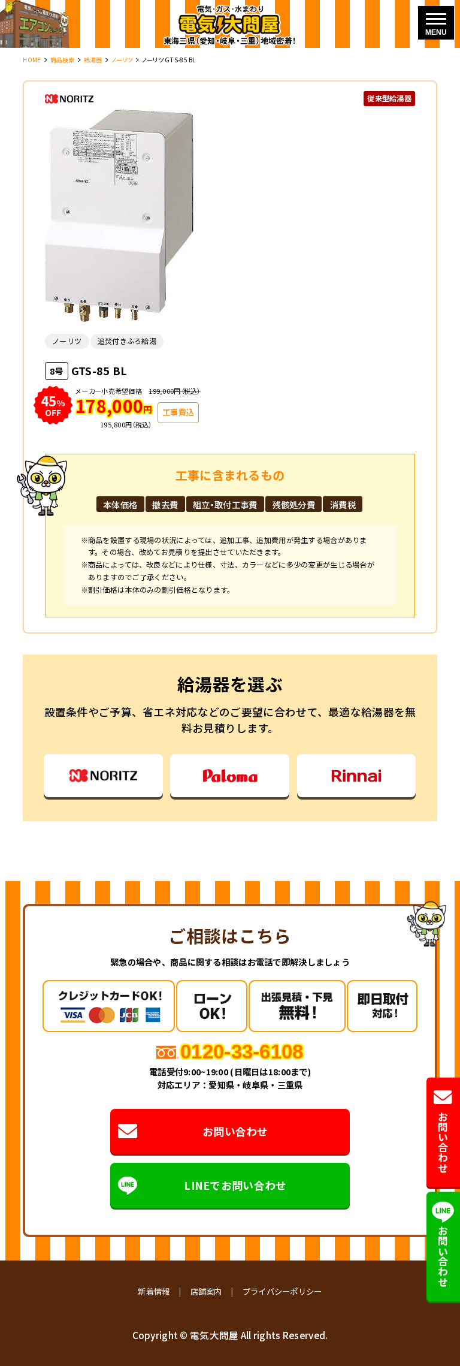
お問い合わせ (235, 1131)
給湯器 (93, 59)
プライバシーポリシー (282, 1291)
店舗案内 (206, 1291)
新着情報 (154, 1291)
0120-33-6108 (241, 1052)
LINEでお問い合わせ (235, 1185)
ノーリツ (122, 59)
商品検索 (62, 59)
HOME (32, 59)
